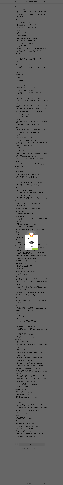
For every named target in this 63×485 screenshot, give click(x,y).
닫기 (28, 249)
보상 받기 (35, 249)
